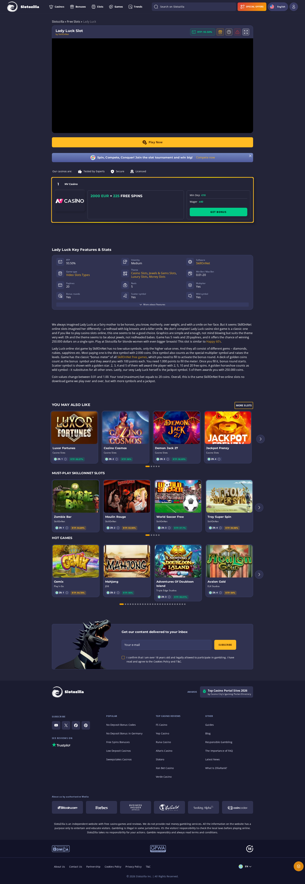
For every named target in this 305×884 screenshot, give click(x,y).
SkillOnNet (203, 263)
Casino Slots (139, 273)
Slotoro (160, 759)
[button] (65, 459)
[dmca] (61, 848)
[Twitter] (66, 725)
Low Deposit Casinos (118, 750)
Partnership (93, 866)
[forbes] (101, 807)
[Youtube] (56, 725)
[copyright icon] (169, 807)
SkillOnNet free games (132, 357)
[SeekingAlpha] (203, 807)
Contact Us (75, 866)
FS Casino (161, 724)
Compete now (205, 157)
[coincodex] (237, 807)
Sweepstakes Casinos (119, 759)
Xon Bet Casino (165, 768)
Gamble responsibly (159, 832)
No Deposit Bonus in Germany (124, 733)
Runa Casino (163, 742)
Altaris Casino (164, 750)
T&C (148, 866)
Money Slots (157, 277)
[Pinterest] (86, 725)
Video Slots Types (78, 275)
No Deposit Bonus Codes (121, 724)
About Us (59, 866)
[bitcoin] (67, 807)
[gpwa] (158, 848)
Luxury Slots (139, 277)
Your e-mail (132, 645)
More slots (244, 405)
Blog (207, 733)
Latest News (212, 759)
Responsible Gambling (218, 742)
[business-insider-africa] (135, 807)
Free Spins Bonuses (118, 742)
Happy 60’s (213, 341)
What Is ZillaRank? (216, 768)
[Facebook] (76, 725)
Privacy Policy (133, 866)
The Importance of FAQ (219, 750)
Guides (209, 724)
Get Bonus (218, 212)
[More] (299, 866)
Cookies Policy (113, 866)
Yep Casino (162, 733)
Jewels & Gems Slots (162, 273)
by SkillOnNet (62, 34)
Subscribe (225, 644)
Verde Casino (164, 776)
